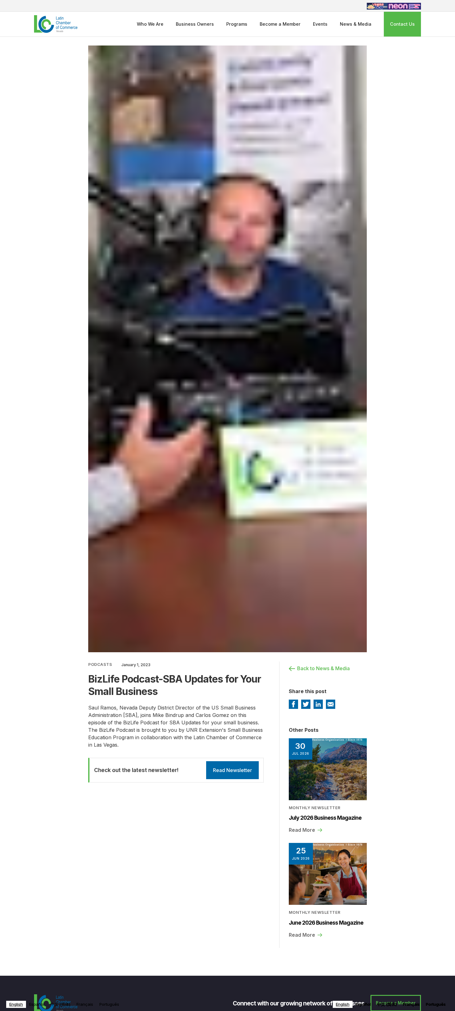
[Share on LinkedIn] (318, 704)
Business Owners (195, 24)
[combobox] (16, 1004)
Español (36, 1004)
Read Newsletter (232, 770)
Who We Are (150, 24)
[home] (55, 24)
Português (109, 1004)
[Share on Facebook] (293, 704)
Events (320, 24)
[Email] (330, 704)
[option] (36, 1004)
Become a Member (280, 24)
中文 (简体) (60, 1004)
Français (84, 1004)
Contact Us (402, 24)
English (16, 1004)
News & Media (355, 24)
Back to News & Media (323, 668)
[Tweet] (305, 704)
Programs (236, 24)
